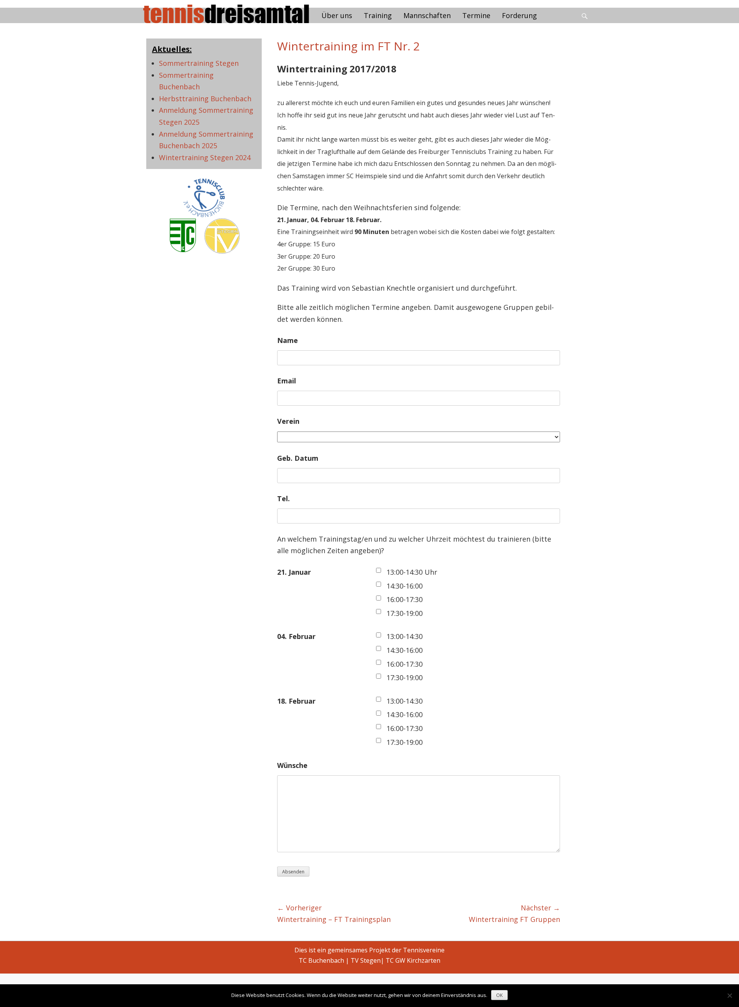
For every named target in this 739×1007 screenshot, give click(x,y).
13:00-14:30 (404, 636)
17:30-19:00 (404, 613)
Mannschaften (427, 15)
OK (499, 995)
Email (286, 380)
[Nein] (729, 995)
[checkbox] (378, 570)
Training (378, 15)
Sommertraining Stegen (199, 63)
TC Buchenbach (321, 960)
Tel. (283, 498)
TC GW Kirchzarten (413, 960)
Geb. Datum (297, 458)
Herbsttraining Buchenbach (205, 98)
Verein (288, 421)
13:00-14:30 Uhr (411, 572)
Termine (476, 15)
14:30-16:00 (404, 585)
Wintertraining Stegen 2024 (205, 157)
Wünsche (292, 765)
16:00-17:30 (404, 599)
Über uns (336, 15)
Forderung (519, 15)
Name (287, 340)
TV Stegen (366, 960)
